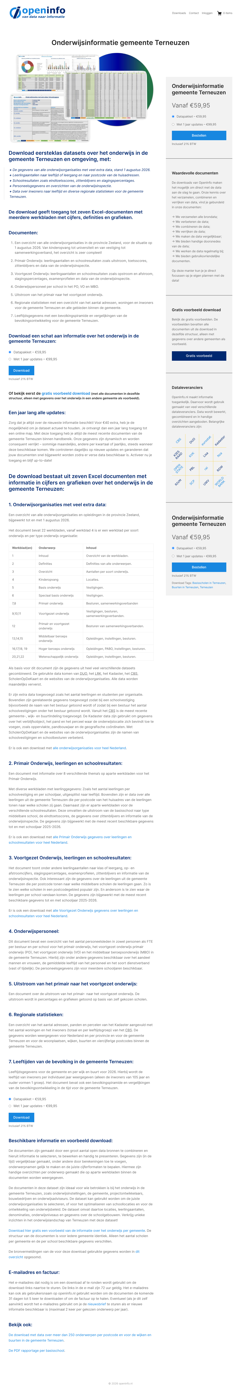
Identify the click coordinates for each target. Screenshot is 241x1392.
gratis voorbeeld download (66, 393)
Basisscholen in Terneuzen (208, 583)
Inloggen (207, 13)
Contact (194, 13)
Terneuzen (206, 587)
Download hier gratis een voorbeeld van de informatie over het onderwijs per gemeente (77, 1231)
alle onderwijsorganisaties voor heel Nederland (89, 748)
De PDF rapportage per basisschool (36, 1351)
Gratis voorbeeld (199, 356)
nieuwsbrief (97, 1304)
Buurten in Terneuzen (185, 587)
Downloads (179, 13)
